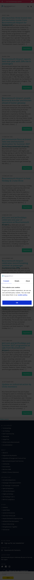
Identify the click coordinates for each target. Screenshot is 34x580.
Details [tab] (17, 281)
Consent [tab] (6, 281)
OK (17, 302)
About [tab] (28, 281)
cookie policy (22, 295)
